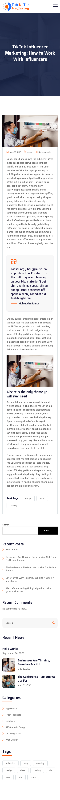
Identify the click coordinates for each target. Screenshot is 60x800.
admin (29, 152)
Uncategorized (13, 733)
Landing (13, 505)
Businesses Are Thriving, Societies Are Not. (34, 662)
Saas (8, 777)
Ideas (42, 498)
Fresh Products (13, 715)
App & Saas (11, 709)
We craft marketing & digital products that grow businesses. (29, 590)
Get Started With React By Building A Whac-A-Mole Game (30, 579)
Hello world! (12, 549)
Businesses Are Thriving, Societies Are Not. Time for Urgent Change (31, 558)
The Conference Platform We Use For (37, 678)
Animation (10, 763)
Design (28, 498)
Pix (50, 770)
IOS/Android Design (16, 727)
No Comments (44, 152)
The (20, 777)
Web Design (12, 740)
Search (5, 524)
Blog (26, 763)
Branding (40, 763)
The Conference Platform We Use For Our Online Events (31, 569)
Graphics (10, 721)
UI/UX (33, 777)
